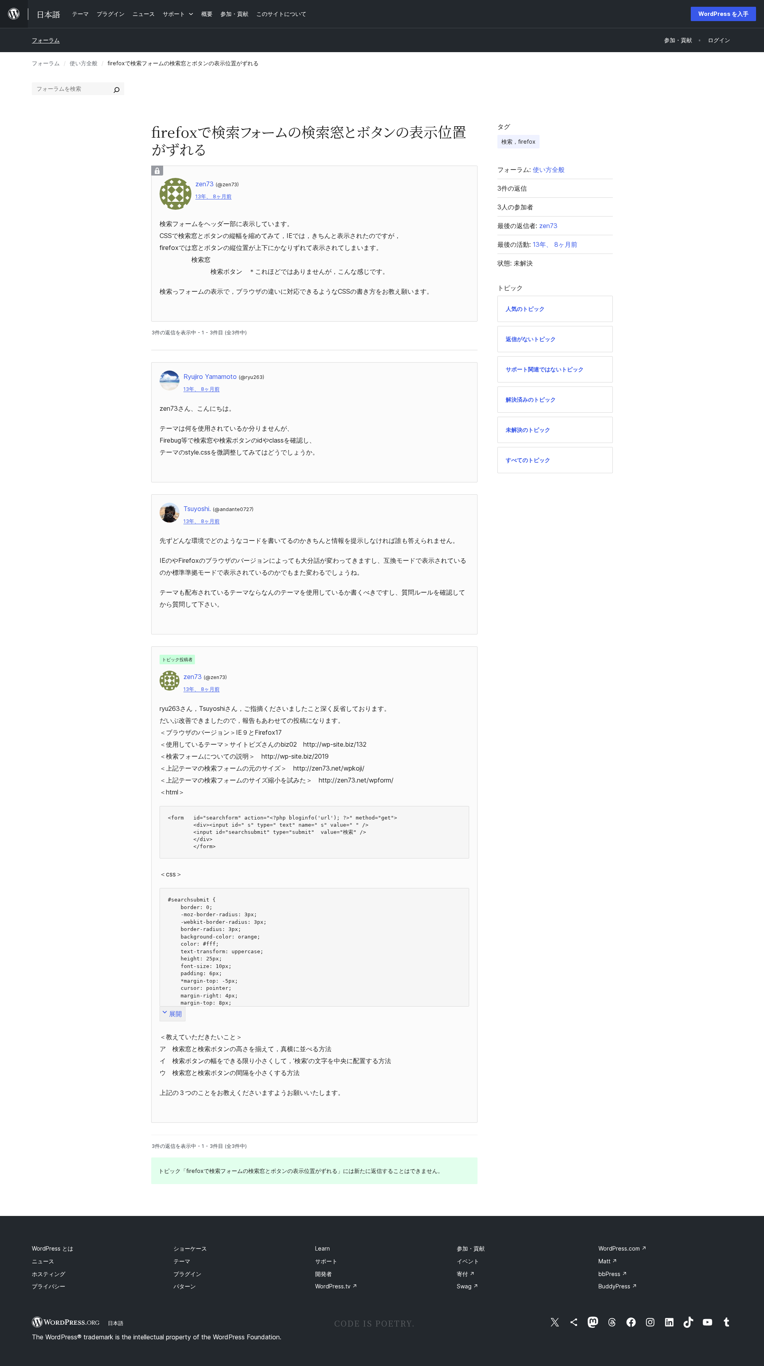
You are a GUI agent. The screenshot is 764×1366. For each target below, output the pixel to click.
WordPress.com (622, 1248)
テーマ (181, 1261)
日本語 (115, 1323)
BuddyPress (617, 1286)
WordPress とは (52, 1248)
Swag (467, 1286)
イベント (468, 1261)
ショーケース (190, 1248)
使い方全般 (83, 63)
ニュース (43, 1261)
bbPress (612, 1273)
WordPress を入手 (723, 13)
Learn (322, 1248)
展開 (175, 1014)
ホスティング (48, 1273)
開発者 (323, 1273)
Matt (607, 1261)
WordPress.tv (336, 1286)
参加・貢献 (471, 1248)
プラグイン (187, 1273)
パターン (184, 1286)
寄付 (466, 1273)
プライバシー (48, 1286)
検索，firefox (518, 141)
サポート (326, 1261)
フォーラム (46, 40)
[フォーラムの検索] (116, 88)
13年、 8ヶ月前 (213, 196)
